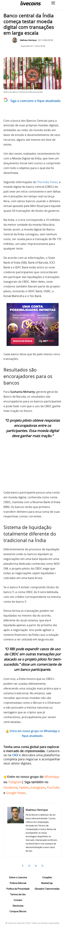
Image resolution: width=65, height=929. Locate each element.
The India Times (47, 182)
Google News (15, 793)
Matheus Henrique (28, 40)
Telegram (15, 782)
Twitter (24, 787)
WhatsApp (51, 777)
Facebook (10, 787)
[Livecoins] (30, 3)
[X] (42, 866)
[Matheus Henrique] (15, 40)
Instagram (38, 787)
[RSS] (36, 866)
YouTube (53, 787)
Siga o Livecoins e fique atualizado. (35, 101)
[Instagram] (29, 866)
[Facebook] (22, 866)
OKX (15, 755)
